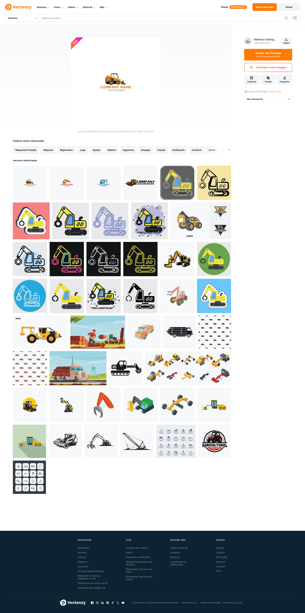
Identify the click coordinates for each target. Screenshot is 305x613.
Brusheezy (83, 547)
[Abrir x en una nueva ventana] (118, 602)
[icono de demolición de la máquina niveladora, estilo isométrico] (177, 405)
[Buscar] (286, 18)
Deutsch (220, 561)
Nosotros (175, 557)
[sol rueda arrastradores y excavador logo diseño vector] (103, 183)
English (220, 547)
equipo (96, 149)
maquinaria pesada (25, 149)
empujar (145, 149)
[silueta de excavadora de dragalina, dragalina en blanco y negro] (137, 441)
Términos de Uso (189, 602)
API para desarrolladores (91, 571)
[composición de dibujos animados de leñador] (97, 332)
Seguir (286, 43)
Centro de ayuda (179, 547)
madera (111, 149)
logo (83, 149)
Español (220, 552)
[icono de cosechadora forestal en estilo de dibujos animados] (177, 296)
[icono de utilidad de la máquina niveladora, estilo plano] (29, 441)
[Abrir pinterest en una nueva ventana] (107, 602)
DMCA (129, 552)
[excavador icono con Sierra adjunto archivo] (126, 368)
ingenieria (128, 149)
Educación (83, 566)
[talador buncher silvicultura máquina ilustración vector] (177, 259)
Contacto (175, 552)
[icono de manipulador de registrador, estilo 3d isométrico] (103, 405)
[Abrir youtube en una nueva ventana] (123, 602)
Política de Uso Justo (233, 602)
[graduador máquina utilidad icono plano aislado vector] (214, 405)
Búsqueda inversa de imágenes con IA (89, 577)
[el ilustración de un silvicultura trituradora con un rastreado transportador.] (30, 405)
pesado (161, 149)
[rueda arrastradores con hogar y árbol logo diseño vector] (67, 183)
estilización (178, 149)
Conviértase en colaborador (178, 563)
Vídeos (71, 7)
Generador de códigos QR (91, 587)
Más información (255, 99)
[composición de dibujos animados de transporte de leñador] (77, 368)
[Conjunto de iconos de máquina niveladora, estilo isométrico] (188, 368)
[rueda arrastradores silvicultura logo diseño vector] (30, 183)
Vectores (41, 7)
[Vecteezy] (18, 7)
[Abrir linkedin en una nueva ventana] (102, 602)
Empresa (82, 561)
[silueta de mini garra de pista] (65, 441)
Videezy (82, 557)
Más (102, 7)
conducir (197, 149)
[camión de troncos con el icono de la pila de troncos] (144, 332)
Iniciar (289, 6)
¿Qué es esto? (275, 91)
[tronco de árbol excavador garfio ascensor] (140, 183)
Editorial (87, 7)
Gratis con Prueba (268, 54)
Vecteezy (82, 552)
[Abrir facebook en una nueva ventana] (92, 602)
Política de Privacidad (210, 602)
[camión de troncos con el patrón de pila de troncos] (215, 332)
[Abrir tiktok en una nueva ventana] (112, 602)
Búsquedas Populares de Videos (139, 578)
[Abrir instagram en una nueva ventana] (97, 602)
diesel (212, 149)
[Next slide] (226, 150)
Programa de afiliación (138, 557)
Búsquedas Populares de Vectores (139, 563)
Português (221, 557)
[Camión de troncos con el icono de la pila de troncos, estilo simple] (179, 332)
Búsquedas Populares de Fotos (139, 570)
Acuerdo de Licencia (136, 547)
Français (220, 566)
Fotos (57, 7)
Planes (224, 6)
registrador (66, 149)
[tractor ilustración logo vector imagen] (214, 441)
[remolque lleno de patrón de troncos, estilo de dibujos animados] (30, 368)
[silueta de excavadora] (101, 441)
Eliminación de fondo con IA (93, 583)
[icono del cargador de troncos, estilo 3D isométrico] (140, 405)
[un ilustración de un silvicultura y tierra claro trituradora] (67, 405)
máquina (48, 149)
